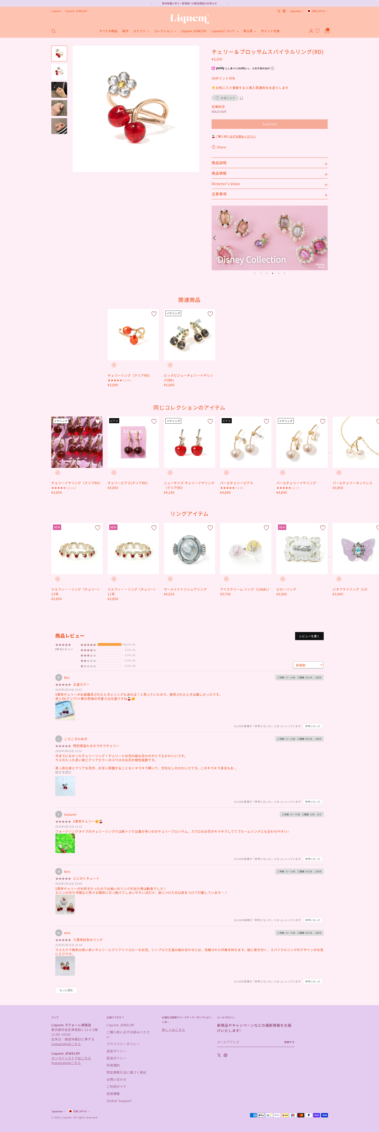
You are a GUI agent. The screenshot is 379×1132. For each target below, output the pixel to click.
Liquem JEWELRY (120, 1024)
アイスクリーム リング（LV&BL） (245, 589)
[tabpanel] (270, 238)
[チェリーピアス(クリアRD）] (133, 442)
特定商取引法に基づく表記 (126, 1072)
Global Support (119, 1100)
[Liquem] (189, 19)
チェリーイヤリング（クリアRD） (76, 482)
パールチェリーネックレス (352, 482)
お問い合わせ (117, 1079)
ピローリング (286, 589)
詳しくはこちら (173, 1029)
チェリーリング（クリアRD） (130, 375)
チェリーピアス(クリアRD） (129, 482)
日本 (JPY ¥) (318, 11)
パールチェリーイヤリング (296, 482)
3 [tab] (267, 273)
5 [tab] (278, 273)
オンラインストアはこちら (71, 1058)
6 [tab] (284, 273)
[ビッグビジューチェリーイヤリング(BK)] (189, 334)
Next (324, 238)
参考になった (313, 726)
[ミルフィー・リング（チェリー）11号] (133, 548)
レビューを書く (309, 636)
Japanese (295, 11)
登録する (289, 1042)
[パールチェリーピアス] (245, 442)
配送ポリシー (117, 1058)
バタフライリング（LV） (351, 589)
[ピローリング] (302, 548)
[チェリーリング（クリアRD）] (133, 334)
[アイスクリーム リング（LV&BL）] (245, 548)
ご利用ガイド (117, 1086)
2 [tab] (261, 273)
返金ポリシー (117, 1051)
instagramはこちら (66, 1043)
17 (241, 98)
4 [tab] (273, 273)
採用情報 (113, 1093)
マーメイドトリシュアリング (185, 589)
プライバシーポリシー (123, 1043)
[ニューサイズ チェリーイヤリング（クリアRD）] (189, 442)
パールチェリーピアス (236, 482)
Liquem (67, 1117)
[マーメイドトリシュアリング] (189, 548)
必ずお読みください (243, 136)
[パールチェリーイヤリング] (302, 442)
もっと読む (66, 990)
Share (221, 147)
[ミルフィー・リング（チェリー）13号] (77, 548)
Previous (216, 238)
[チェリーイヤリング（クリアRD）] (77, 442)
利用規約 (113, 1065)
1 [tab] (255, 273)
